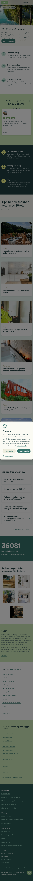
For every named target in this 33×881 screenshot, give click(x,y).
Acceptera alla (24, 451)
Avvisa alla (9, 451)
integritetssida (21, 446)
